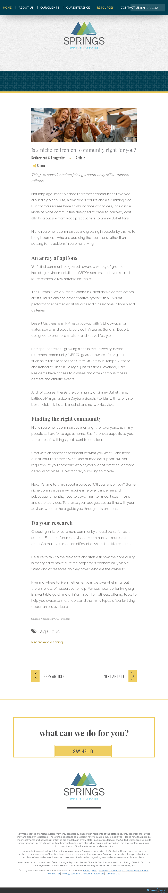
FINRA (86, 870)
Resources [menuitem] (105, 7)
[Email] (38, 186)
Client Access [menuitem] (148, 7)
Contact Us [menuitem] (130, 7)
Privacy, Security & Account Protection (82, 873)
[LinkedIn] (38, 181)
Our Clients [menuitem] (49, 7)
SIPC (94, 870)
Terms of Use (113, 873)
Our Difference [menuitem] (78, 7)
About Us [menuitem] (26, 7)
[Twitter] (38, 177)
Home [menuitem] (7, 7)
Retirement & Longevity (48, 157)
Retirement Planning (47, 642)
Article (80, 157)
